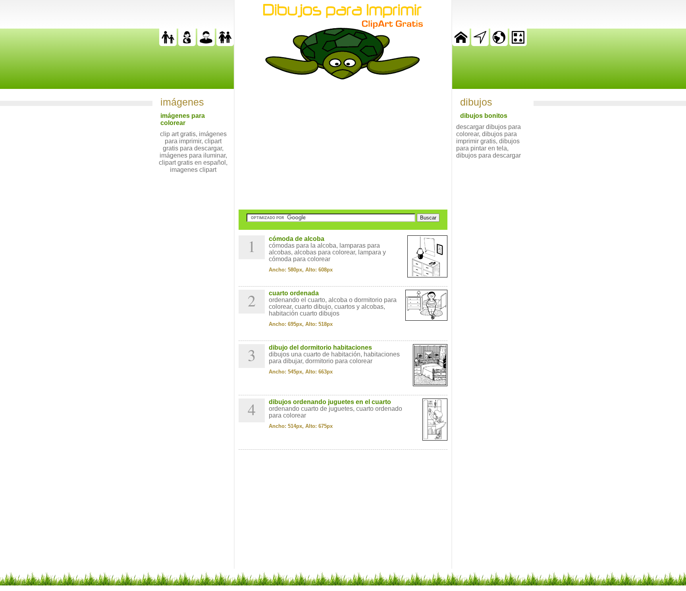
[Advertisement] (343, 144)
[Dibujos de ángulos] (480, 43)
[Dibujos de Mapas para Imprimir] (499, 43)
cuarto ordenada (294, 293)
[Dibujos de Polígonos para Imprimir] (518, 43)
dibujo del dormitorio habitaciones (320, 347)
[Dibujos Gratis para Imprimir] (461, 43)
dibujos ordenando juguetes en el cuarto (330, 401)
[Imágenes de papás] (206, 43)
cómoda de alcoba (296, 238)
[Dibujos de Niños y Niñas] (225, 43)
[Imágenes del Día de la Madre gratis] (187, 43)
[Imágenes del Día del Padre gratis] (168, 43)
